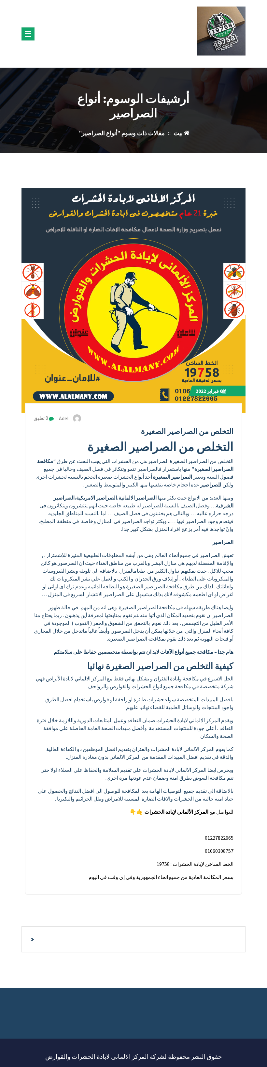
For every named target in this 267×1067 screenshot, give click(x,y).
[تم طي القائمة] (28, 33)
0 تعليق (41, 418)
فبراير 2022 (209, 391)
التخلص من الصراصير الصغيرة (187, 431)
